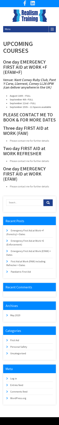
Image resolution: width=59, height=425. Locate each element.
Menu (8, 29)
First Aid (14, 340)
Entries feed (16, 385)
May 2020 (15, 315)
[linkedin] (33, 3)
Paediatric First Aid (21, 271)
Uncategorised (18, 353)
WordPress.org (18, 398)
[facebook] (25, 3)
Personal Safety (18, 346)
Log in (13, 378)
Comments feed (18, 391)
